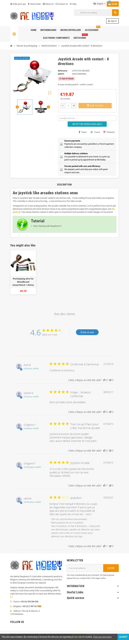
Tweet (97, 132)
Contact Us (63, 4)
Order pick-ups (18, 4)
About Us (49, 4)
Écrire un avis (87, 332)
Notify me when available (87, 124)
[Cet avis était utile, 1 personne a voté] (104, 485)
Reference (62, 71)
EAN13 (61, 74)
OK (112, 568)
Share (84, 132)
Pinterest (111, 132)
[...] (11, 597)
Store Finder (34, 4)
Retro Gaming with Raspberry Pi (47, 226)
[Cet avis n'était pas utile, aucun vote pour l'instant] (110, 380)
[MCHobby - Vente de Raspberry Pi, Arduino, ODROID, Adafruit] (32, 16)
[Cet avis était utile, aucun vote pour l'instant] (104, 380)
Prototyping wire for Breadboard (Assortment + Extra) (23, 281)
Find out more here (102, 637)
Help (73, 4)
